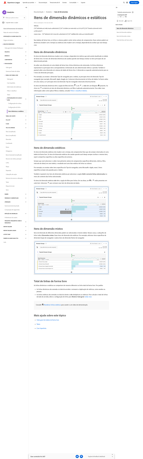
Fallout (8, 120)
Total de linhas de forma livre (124, 40)
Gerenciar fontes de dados (13, 71)
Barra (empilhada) (11, 135)
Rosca (7, 147)
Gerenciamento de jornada (12, 206)
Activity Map (7, 234)
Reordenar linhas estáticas (52, 305)
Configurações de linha (14, 107)
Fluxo (7, 123)
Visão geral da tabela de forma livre (48, 320)
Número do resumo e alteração (14, 178)
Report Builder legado (10, 230)
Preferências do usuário (11, 217)
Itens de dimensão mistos (123, 36)
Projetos (7, 52)
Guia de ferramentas (61, 12)
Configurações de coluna (14, 103)
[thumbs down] (81, 456)
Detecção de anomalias (11, 213)
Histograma (9, 151)
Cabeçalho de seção (11, 174)
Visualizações (8, 63)
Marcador (8, 139)
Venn (7, 190)
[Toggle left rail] (26, 8)
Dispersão (8, 170)
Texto (7, 182)
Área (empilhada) (11, 131)
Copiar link (129, 21)
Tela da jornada (10, 127)
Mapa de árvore (10, 186)
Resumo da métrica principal (13, 159)
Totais (38, 324)
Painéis (6, 194)
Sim (121, 16)
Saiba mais (88, 297)
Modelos (7, 55)
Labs (5, 242)
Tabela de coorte (10, 116)
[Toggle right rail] (116, 8)
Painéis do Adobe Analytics (11, 238)
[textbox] (14, 17)
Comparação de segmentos (12, 210)
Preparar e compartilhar (11, 198)
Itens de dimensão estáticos (124, 32)
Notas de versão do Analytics (11, 32)
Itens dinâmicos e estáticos (16, 111)
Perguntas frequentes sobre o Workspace (13, 222)
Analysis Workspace (8, 44)
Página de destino (8, 40)
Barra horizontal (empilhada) (14, 155)
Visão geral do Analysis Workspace (14, 48)
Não (126, 16)
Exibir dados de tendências (14, 87)
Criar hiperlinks (41, 328)
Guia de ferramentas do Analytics (13, 28)
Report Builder (8, 226)
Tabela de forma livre (12, 75)
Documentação (38, 12)
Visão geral (9, 67)
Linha (7, 163)
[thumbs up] (77, 456)
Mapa (7, 166)
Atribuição (8, 202)
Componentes (8, 59)
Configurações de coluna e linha (14, 99)
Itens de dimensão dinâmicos (125, 28)
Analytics (49, 12)
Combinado (9, 143)
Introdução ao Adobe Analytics (12, 36)
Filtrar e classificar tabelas (78, 91)
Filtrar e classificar (12, 91)
